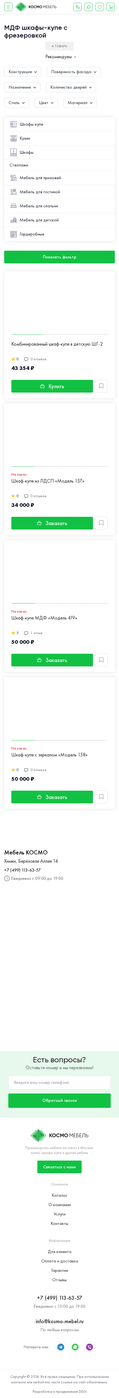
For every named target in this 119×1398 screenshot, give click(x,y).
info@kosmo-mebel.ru (60, 1321)
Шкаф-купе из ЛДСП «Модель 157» (47, 481)
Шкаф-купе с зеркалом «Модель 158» (49, 755)
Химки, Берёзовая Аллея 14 (31, 861)
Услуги (60, 1214)
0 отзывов (38, 358)
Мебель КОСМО (26, 852)
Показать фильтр (59, 257)
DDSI (83, 1391)
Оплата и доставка (59, 1261)
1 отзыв (36, 632)
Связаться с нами (59, 1167)
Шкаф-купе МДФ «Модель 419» (44, 618)
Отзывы (59, 1280)
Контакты (59, 1223)
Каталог (59, 1195)
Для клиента (59, 1251)
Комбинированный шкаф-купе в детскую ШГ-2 (57, 344)
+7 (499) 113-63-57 (22, 870)
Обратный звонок (59, 1100)
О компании (59, 1205)
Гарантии (59, 1270)
